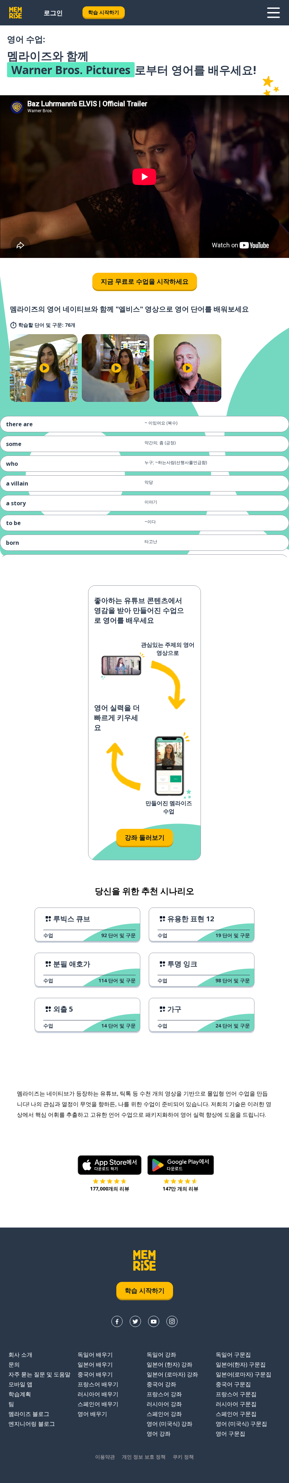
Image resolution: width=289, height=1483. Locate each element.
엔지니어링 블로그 (31, 1424)
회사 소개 (20, 1354)
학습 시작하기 (103, 12)
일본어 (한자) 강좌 (169, 1364)
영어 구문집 (230, 1433)
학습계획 (19, 1394)
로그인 (53, 12)
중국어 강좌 (161, 1384)
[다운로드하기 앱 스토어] (110, 1165)
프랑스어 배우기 (98, 1384)
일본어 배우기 (95, 1364)
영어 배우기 (92, 1414)
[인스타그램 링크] (172, 1321)
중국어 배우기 (95, 1374)
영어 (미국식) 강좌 (169, 1424)
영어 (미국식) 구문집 (241, 1424)
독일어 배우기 (95, 1354)
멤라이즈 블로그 (28, 1414)
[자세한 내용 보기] (273, 12)
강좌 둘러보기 (145, 837)
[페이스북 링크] (117, 1321)
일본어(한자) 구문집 (241, 1364)
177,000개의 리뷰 (109, 1188)
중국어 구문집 (233, 1384)
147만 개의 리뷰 (180, 1188)
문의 (14, 1364)
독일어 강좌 (161, 1354)
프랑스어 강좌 (164, 1394)
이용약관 (105, 1456)
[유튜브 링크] (153, 1321)
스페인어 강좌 (164, 1414)
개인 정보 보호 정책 (144, 1456)
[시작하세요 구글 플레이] (180, 1165)
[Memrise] (15, 12)
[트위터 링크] (135, 1321)
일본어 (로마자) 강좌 (172, 1374)
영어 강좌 (159, 1433)
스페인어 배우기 (98, 1404)
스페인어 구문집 (236, 1414)
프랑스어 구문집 (236, 1394)
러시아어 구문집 (236, 1404)
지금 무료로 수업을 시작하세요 (145, 281)
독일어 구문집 (233, 1354)
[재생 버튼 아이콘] (44, 368)
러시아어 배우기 (98, 1394)
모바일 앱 (20, 1384)
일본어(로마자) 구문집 (243, 1374)
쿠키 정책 (183, 1456)
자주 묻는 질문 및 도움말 (39, 1374)
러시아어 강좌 (164, 1404)
